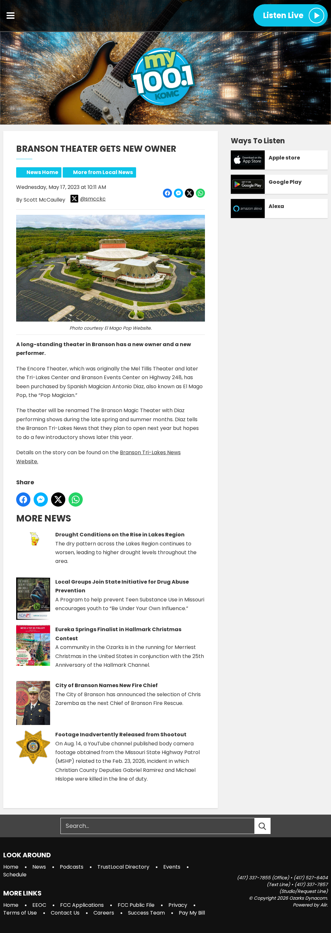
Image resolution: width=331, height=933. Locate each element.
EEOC (39, 905)
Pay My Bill (192, 913)
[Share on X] (189, 193)
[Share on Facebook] (167, 193)
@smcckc (93, 199)
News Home (42, 172)
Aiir (323, 905)
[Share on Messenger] (178, 193)
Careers (103, 913)
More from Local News (103, 172)
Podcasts (71, 867)
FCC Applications (82, 905)
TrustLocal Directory (123, 867)
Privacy (177, 905)
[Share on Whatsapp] (200, 193)
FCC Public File (136, 905)
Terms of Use (20, 913)
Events (171, 867)
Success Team (146, 913)
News (39, 867)
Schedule (15, 874)
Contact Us (65, 913)
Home (10, 867)
